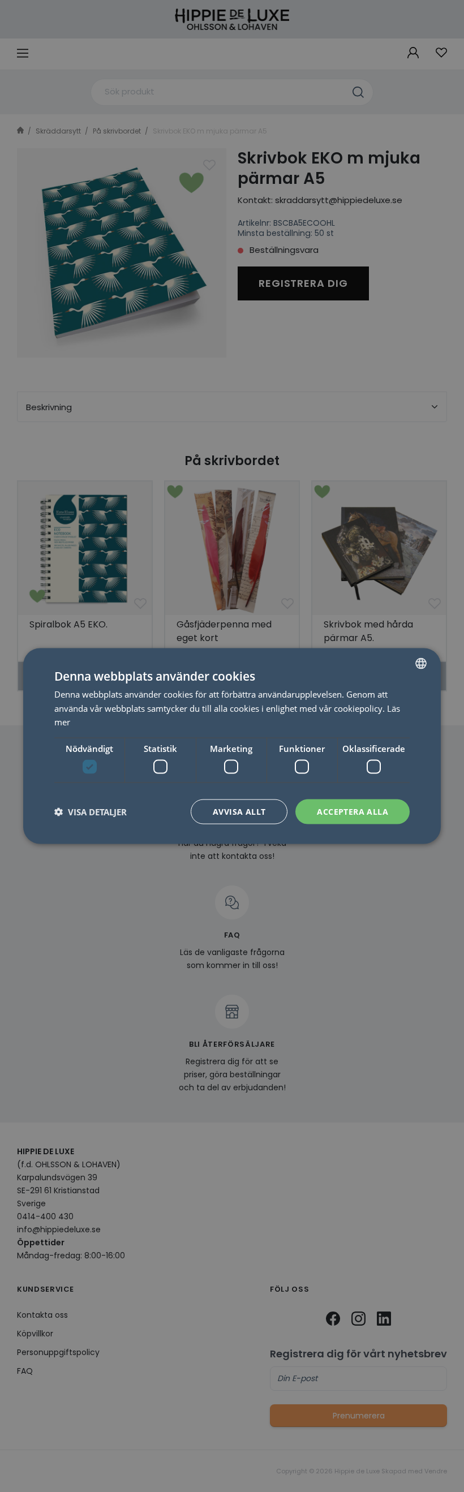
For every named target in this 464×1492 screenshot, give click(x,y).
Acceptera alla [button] (352, 811)
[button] (90, 812)
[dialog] (232, 746)
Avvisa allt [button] (239, 811)
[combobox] (421, 663)
